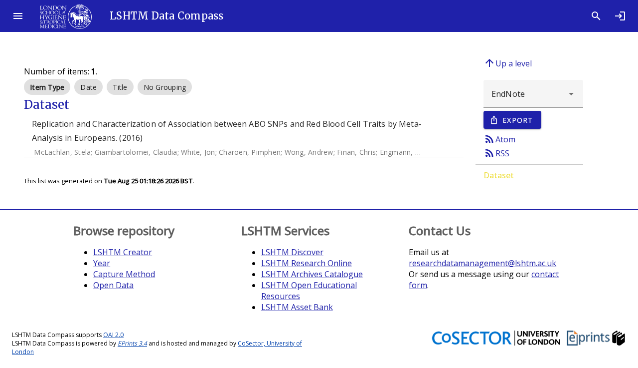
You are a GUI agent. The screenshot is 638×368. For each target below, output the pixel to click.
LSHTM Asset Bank (297, 307)
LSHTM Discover (292, 252)
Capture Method (124, 274)
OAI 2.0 (113, 335)
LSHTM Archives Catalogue (312, 274)
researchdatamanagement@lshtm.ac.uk (482, 263)
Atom (499, 139)
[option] (47, 87)
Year (101, 263)
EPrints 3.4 (132, 343)
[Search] (596, 16)
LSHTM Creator (122, 252)
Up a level (507, 63)
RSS (496, 153)
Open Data (113, 285)
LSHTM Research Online (306, 263)
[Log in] (620, 16)
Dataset (498, 175)
